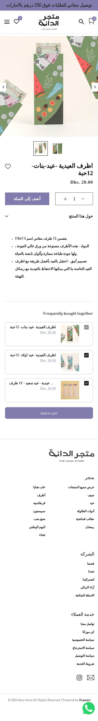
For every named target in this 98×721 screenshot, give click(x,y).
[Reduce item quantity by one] (87, 199)
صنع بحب (39, 519)
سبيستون (39, 511)
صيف (91, 495)
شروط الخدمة (85, 663)
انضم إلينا (88, 579)
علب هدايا (39, 487)
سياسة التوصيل (84, 655)
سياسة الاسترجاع (83, 648)
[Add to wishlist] (8, 165)
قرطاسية (39, 503)
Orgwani (84, 700)
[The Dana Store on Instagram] (79, 677)
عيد (92, 503)
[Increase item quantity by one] (62, 199)
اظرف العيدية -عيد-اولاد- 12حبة (33, 355)
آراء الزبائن (87, 587)
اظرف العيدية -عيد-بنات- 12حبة (33, 327)
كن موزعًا (88, 632)
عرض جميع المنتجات (81, 487)
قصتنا (90, 563)
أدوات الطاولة (85, 511)
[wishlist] (16, 22)
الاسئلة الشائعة (85, 595)
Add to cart (49, 413)
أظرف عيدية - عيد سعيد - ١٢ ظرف (32, 383)
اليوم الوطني (37, 527)
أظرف (41, 495)
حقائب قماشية (85, 519)
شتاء (42, 535)
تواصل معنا (87, 624)
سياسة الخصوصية (83, 640)
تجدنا (91, 571)
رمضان (89, 527)
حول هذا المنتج (81, 216)
